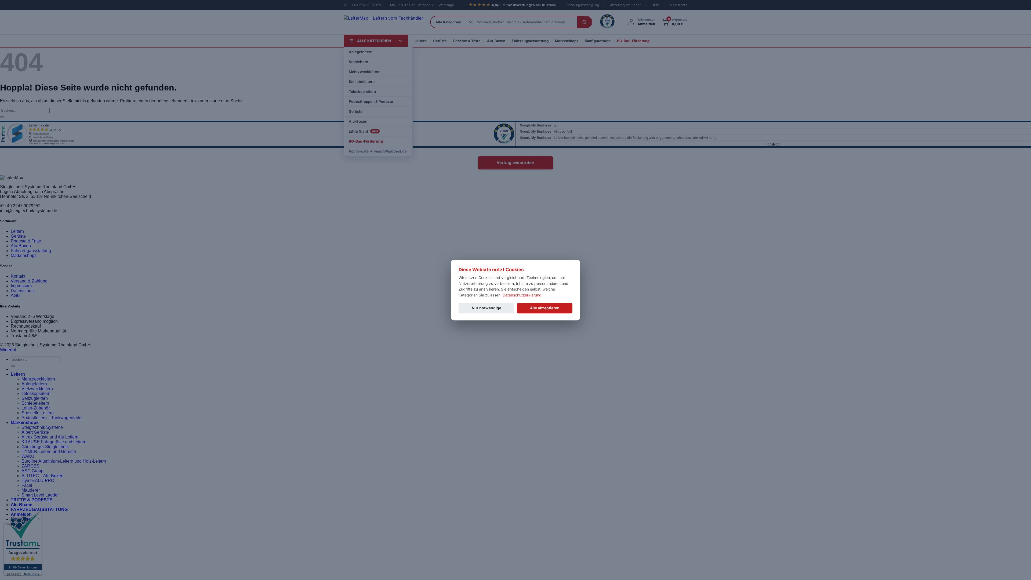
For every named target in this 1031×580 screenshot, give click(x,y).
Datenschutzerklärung (522, 295)
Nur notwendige (486, 308)
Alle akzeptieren (545, 308)
